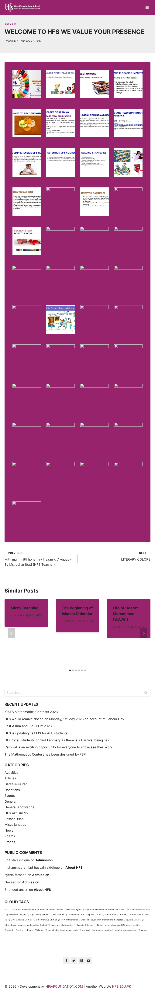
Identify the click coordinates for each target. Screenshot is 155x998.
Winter (145, 930)
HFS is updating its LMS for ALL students (36, 733)
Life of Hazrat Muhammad (111, 925)
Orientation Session (15, 930)
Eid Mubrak (60, 914)
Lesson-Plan (14, 819)
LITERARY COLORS (135, 556)
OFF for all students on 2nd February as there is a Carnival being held (57, 740)
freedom (73, 914)
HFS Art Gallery (16, 813)
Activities (11, 772)
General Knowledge (19, 807)
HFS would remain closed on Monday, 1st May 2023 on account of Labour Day (64, 719)
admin (12, 40)
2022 (8, 909)
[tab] (70, 670)
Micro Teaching (25, 608)
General (10, 801)
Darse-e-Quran (16, 784)
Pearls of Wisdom (37, 930)
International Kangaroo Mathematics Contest (27, 925)
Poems (10, 836)
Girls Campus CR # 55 (117, 914)
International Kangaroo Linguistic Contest (123, 920)
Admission (44, 860)
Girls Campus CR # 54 (92, 914)
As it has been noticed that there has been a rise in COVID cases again (48, 909)
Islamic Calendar (86, 925)
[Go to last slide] (11, 633)
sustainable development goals (64, 930)
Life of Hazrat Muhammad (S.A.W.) (125, 614)
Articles (11, 24)
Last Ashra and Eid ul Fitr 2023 (28, 726)
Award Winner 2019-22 (117, 909)
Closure (24, 914)
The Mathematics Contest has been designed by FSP (45, 754)
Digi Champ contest (41, 914)
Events (10, 796)
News (9, 830)
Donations (12, 790)
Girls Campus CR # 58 (48, 920)
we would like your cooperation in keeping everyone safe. (111, 930)
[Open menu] (146, 7)
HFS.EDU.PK (121, 986)
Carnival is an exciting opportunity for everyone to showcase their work (58, 747)
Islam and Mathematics (63, 925)
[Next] (143, 633)
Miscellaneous (15, 824)
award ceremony (94, 909)
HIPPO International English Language (81, 920)
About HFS (73, 867)
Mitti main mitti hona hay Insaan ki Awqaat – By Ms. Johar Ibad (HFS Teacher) (38, 559)
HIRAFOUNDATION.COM (64, 986)
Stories (10, 842)
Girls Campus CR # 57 (23, 920)
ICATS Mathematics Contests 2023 (31, 712)
